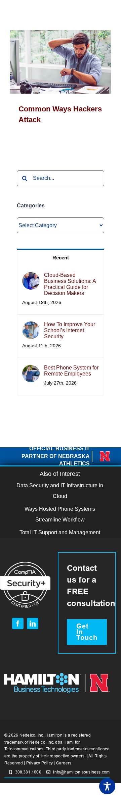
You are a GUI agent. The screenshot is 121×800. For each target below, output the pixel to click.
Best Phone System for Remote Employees (71, 371)
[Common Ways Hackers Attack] (60, 62)
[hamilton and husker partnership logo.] (57, 672)
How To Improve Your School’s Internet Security (69, 330)
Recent (60, 257)
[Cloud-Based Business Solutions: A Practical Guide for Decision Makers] (31, 277)
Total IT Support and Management (59, 532)
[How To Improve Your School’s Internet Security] (31, 327)
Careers (64, 762)
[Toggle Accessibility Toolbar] (107, 786)
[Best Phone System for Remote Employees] (31, 370)
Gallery (70, 61)
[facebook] (18, 623)
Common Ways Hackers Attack (50, 61)
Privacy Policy (39, 762)
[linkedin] (32, 623)
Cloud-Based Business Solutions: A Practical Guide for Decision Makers (70, 284)
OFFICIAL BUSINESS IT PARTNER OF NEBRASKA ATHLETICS (56, 456)
